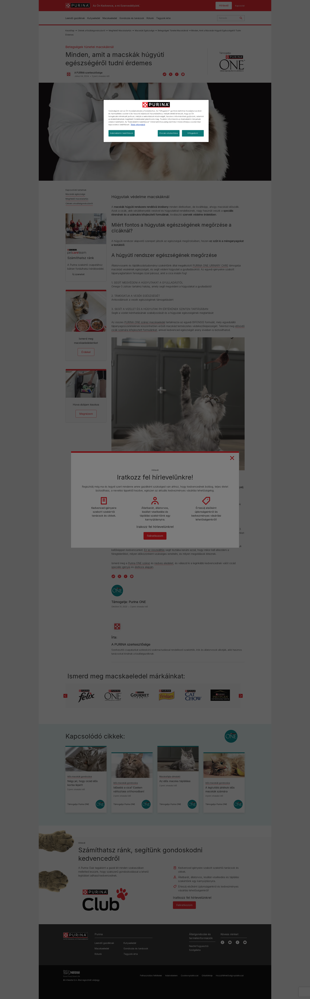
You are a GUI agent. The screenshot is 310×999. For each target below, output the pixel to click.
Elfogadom (193, 133)
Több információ (138, 124)
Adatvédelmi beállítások (121, 133)
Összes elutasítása (168, 133)
